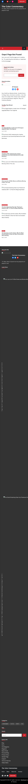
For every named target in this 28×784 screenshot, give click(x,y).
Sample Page (5, 756)
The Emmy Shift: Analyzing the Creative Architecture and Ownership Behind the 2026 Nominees (12, 155)
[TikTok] (10, 1)
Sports (17, 723)
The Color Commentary (12, 6)
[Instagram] (12, 1)
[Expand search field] (24, 48)
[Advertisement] (14, 30)
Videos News (5, 762)
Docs (3, 745)
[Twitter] (15, 89)
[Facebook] (2, 1)
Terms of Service (6, 760)
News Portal (5, 751)
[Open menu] (2, 48)
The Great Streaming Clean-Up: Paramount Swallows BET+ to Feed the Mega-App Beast (2, 605)
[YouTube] (7, 1)
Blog (3, 743)
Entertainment (4, 151)
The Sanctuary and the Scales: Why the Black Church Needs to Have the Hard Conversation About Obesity (13, 234)
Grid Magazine (5, 747)
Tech (3, 125)
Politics (12, 723)
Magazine (4, 749)
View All (24, 105)
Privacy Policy (5, 755)
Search (21, 75)
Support (4, 758)
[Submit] (24, 735)
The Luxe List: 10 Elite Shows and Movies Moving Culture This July (2, 386)
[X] (5, 1)
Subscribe (12, 775)
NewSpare (23, 780)
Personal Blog (5, 752)
